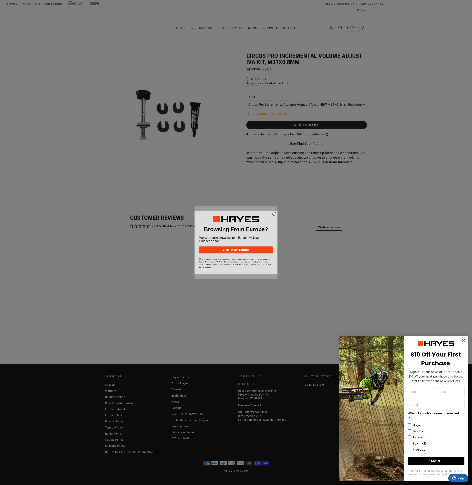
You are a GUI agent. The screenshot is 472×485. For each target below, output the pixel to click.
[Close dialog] (274, 214)
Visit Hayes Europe (236, 249)
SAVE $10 (436, 461)
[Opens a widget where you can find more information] (458, 478)
